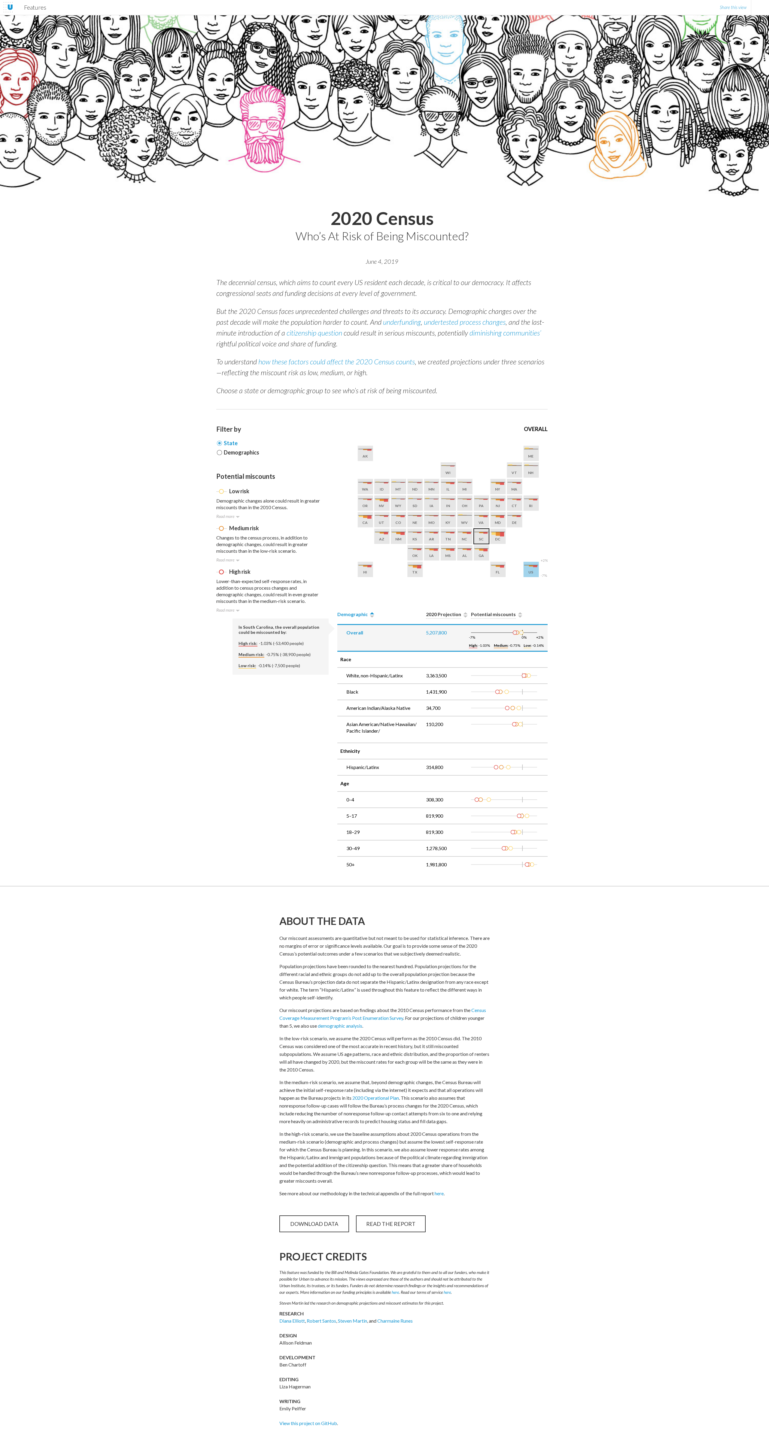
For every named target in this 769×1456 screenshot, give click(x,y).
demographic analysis (340, 1026)
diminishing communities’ (505, 332)
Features (35, 7)
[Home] (8, 7)
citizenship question (314, 332)
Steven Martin (352, 1321)
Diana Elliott (292, 1321)
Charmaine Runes (395, 1321)
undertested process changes (465, 322)
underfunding (402, 322)
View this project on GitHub (308, 1423)
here (439, 1193)
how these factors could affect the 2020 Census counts (336, 361)
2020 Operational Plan (375, 1098)
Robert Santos (321, 1321)
